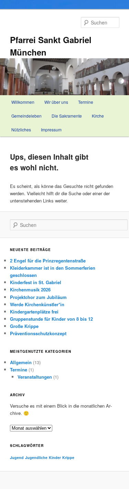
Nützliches (21, 129)
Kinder (55, 457)
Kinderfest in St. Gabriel (35, 282)
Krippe (68, 457)
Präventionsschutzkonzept (38, 333)
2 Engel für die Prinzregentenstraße (48, 260)
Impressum (51, 129)
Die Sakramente (67, 116)
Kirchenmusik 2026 (30, 289)
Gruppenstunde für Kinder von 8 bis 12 (51, 319)
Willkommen (22, 102)
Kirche (98, 116)
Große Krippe (24, 326)
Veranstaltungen (35, 376)
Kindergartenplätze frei (34, 311)
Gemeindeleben (26, 116)
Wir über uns (56, 102)
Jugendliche (36, 457)
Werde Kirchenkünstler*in (37, 304)
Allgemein (21, 362)
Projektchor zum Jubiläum (38, 297)
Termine (85, 102)
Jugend (17, 457)
